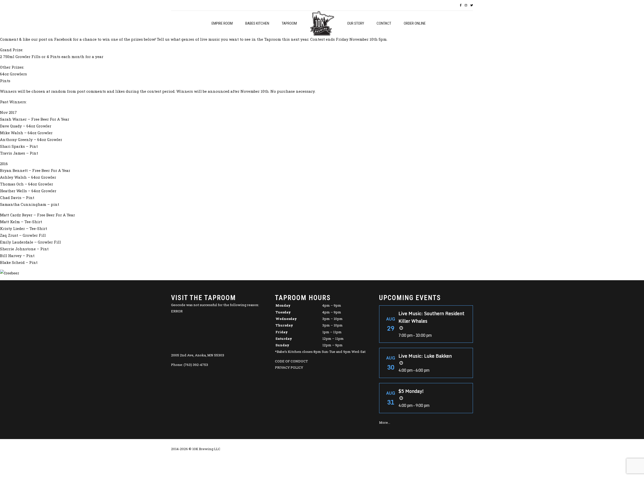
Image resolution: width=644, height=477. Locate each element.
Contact (384, 23)
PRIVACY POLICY (289, 367)
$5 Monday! (411, 391)
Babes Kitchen (257, 23)
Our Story (355, 23)
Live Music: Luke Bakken (425, 356)
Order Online (415, 23)
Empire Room (222, 23)
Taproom (289, 23)
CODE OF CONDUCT (291, 361)
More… (384, 422)
